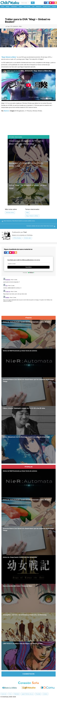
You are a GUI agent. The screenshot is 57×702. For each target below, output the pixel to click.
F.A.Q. (10, 694)
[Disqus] (28, 294)
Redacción (38, 6)
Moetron (6, 111)
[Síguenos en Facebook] (45, 3)
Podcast (54, 6)
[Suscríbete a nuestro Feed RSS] (55, 3)
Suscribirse (29, 267)
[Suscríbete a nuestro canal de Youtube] (50, 3)
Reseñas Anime (46, 6)
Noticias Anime (10, 212)
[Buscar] (33, 3)
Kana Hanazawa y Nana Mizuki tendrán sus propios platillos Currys (19, 220)
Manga (7, 6)
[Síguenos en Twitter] (48, 3)
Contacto (45, 694)
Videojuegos (14, 6)
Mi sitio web (27, 238)
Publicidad (16, 694)
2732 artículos (17, 238)
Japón (20, 6)
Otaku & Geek (27, 6)
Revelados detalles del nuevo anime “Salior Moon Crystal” (40, 225)
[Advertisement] (28, 12)
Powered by (25, 272)
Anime (2, 6)
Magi (27, 212)
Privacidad (38, 694)
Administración (29, 674)
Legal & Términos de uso (27, 694)
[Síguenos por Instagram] (53, 3)
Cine (33, 6)
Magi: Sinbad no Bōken (32, 216)
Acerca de (3, 694)
